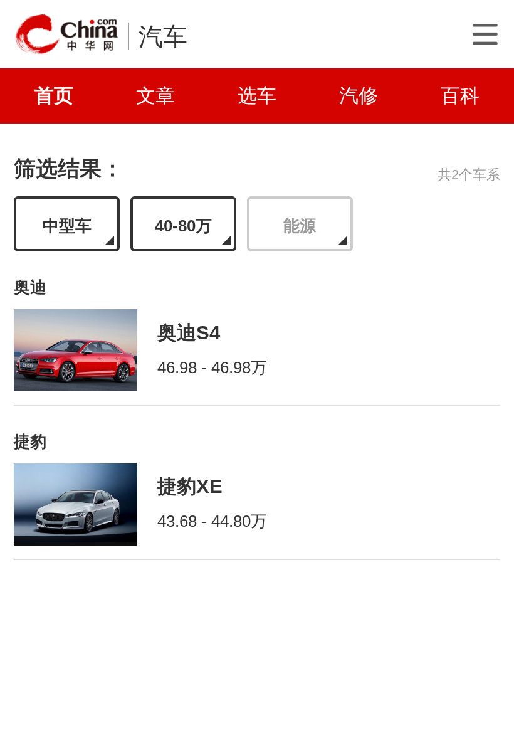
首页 (53, 95)
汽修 (358, 95)
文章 (155, 95)
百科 (460, 95)
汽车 (163, 36)
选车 (257, 95)
